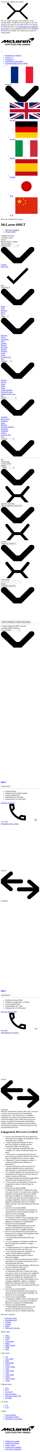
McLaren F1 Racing (12, 1328)
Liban (3, 384)
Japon (3, 423)
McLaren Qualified (12, 230)
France (3, 337)
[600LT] (20, 651)
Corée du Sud (6, 435)
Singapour (5, 429)
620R (7, 1347)
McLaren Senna (11, 1394)
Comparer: (9, 59)
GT (6, 1405)
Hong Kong (5, 419)
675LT (7, 1365)
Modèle (3, 466)
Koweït (4, 382)
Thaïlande (4, 431)
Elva (7, 1388)
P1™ (7, 1390)
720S (7, 1369)
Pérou (3, 312)
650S (7, 1361)
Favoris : (9, 57)
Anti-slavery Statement (13, 1449)
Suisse (3, 355)
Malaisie (4, 425)
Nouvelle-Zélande (7, 427)
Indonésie (4, 421)
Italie (3, 341)
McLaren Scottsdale (8, 803)
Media (7, 1326)
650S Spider (9, 1363)
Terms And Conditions (13, 1447)
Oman (3, 386)
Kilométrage (5, 462)
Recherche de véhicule (13, 55)
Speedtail (8, 1398)
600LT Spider (10, 1345)
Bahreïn (4, 380)
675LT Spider (10, 1367)
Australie (4, 417)
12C (6, 1357)
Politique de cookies (12, 1441)
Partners (8, 1322)
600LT (7, 1343)
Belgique (4, 335)
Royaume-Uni (6, 357)
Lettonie (4, 343)
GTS (7, 1407)
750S (7, 1373)
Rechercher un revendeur (14, 61)
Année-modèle (6, 464)
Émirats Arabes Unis (8, 394)
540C (7, 1335)
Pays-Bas (4, 347)
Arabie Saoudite (7, 390)
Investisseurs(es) (11, 1320)
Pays (2, 285)
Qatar (3, 388)
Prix (2, 460)
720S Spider (9, 1371)
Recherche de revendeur (13, 1419)
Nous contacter (10, 1415)
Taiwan (4, 433)
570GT (7, 1337)
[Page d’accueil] (17, 49)
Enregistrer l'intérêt (12, 1417)
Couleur (4, 542)
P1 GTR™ (9, 1392)
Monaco (4, 345)
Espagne (4, 351)
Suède (3, 353)
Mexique (4, 310)
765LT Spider (10, 1379)
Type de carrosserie (7, 504)
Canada (4, 265)
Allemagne (5, 339)
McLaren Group (11, 1318)
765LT (7, 1377)
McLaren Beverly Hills (9, 1012)
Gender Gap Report (12, 1443)
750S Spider (9, 1375)
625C (7, 1349)
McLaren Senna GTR (13, 1396)
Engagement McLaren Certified (16, 63)
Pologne (4, 349)
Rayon (3, 584)
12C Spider (9, 1359)
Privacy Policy (10, 1445)
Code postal (5, 579)
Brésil (3, 306)
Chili (3, 308)
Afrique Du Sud (7, 392)
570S (7, 1339)
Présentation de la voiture (10, 824)
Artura (7, 1381)
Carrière (8, 1324)
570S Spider (9, 1341)
